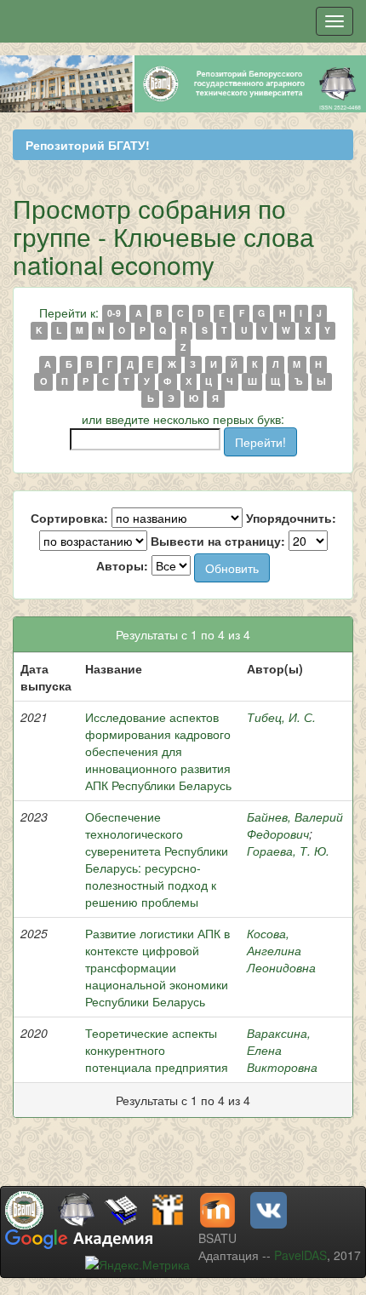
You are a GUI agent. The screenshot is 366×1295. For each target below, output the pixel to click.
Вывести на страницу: (218, 540)
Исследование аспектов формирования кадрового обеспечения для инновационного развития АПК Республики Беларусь (158, 751)
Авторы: (122, 565)
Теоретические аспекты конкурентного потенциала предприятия (156, 1049)
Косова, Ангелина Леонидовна (281, 950)
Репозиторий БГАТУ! (88, 144)
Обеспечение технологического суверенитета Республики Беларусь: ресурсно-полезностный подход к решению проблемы (156, 859)
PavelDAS (300, 1254)
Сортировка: (69, 517)
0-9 (114, 313)
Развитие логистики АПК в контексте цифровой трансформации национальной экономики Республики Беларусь (157, 967)
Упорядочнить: (291, 517)
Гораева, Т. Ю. (288, 850)
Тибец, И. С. (281, 716)
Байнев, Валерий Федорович (295, 825)
